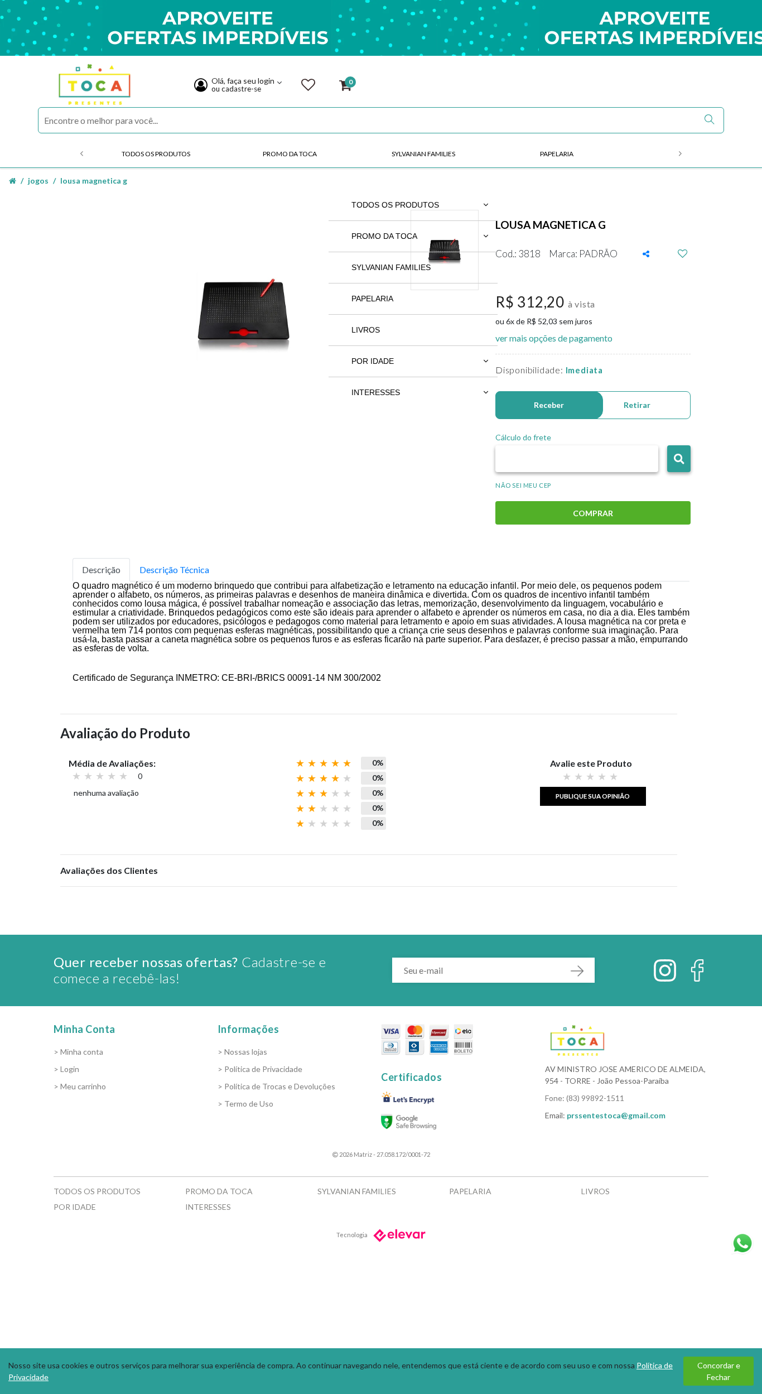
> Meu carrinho (80, 1086)
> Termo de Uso (245, 1103)
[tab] (101, 569)
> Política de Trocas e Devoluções (276, 1086)
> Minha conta (78, 1051)
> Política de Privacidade (260, 1069)
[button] (679, 458)
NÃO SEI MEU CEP (523, 485)
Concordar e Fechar (718, 1371)
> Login (66, 1069)
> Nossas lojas (242, 1051)
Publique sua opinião (593, 796)
